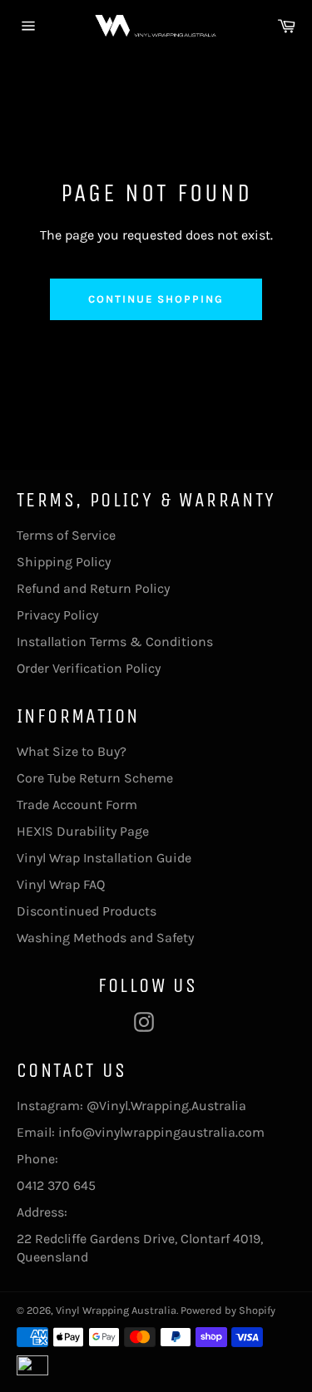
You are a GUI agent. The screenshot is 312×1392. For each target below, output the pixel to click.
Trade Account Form (77, 804)
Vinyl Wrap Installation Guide (104, 858)
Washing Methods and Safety (105, 937)
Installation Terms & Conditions (115, 641)
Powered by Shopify (228, 1310)
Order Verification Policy (89, 668)
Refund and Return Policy (93, 588)
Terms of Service (66, 535)
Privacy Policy (57, 615)
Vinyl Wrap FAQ (61, 884)
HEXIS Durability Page (83, 831)
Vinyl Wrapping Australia (116, 1310)
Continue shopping (156, 299)
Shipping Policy (64, 562)
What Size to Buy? (71, 751)
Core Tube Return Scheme (95, 778)
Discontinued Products (86, 911)
